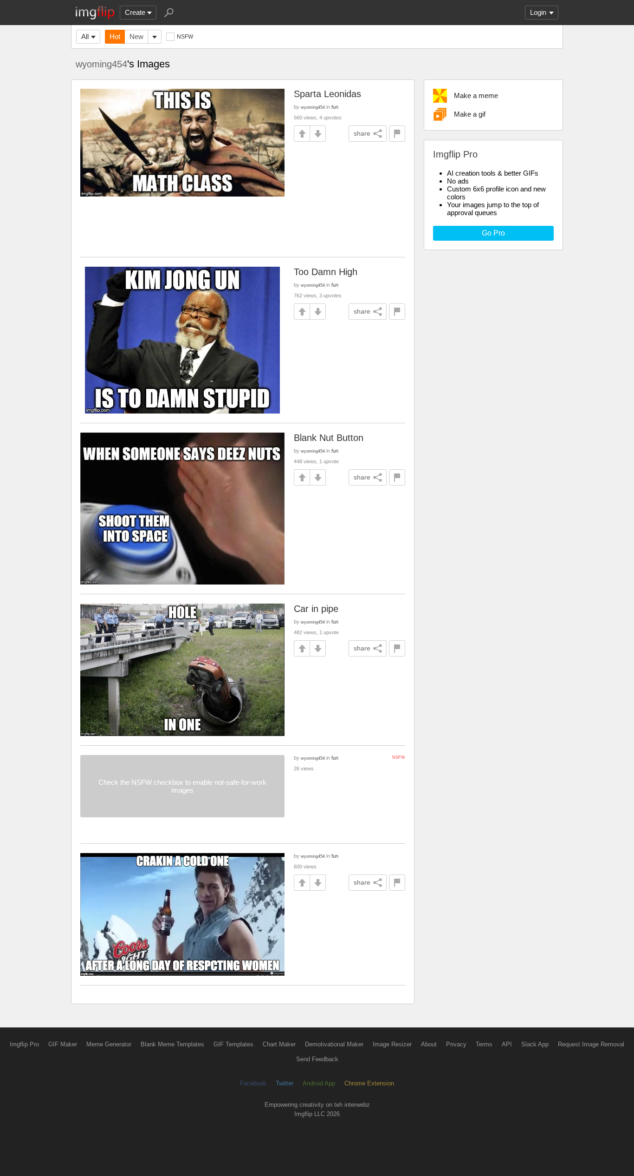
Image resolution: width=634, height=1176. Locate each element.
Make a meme (476, 95)
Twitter (284, 1083)
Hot (115, 36)
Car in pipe (316, 609)
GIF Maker (62, 1044)
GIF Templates (233, 1044)
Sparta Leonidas (327, 94)
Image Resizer (392, 1044)
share (362, 133)
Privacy (456, 1044)
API (507, 1044)
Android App (319, 1083)
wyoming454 (101, 64)
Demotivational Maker (334, 1044)
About (429, 1044)
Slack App (535, 1044)
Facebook (253, 1083)
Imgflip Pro (24, 1044)
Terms (484, 1044)
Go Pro (493, 233)
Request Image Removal (591, 1044)
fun (334, 107)
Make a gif (469, 114)
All (85, 36)
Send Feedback (317, 1059)
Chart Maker (279, 1044)
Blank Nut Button (328, 438)
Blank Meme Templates (172, 1044)
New (136, 36)
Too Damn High (325, 272)
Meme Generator (108, 1044)
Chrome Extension (369, 1083)
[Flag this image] (397, 133)
